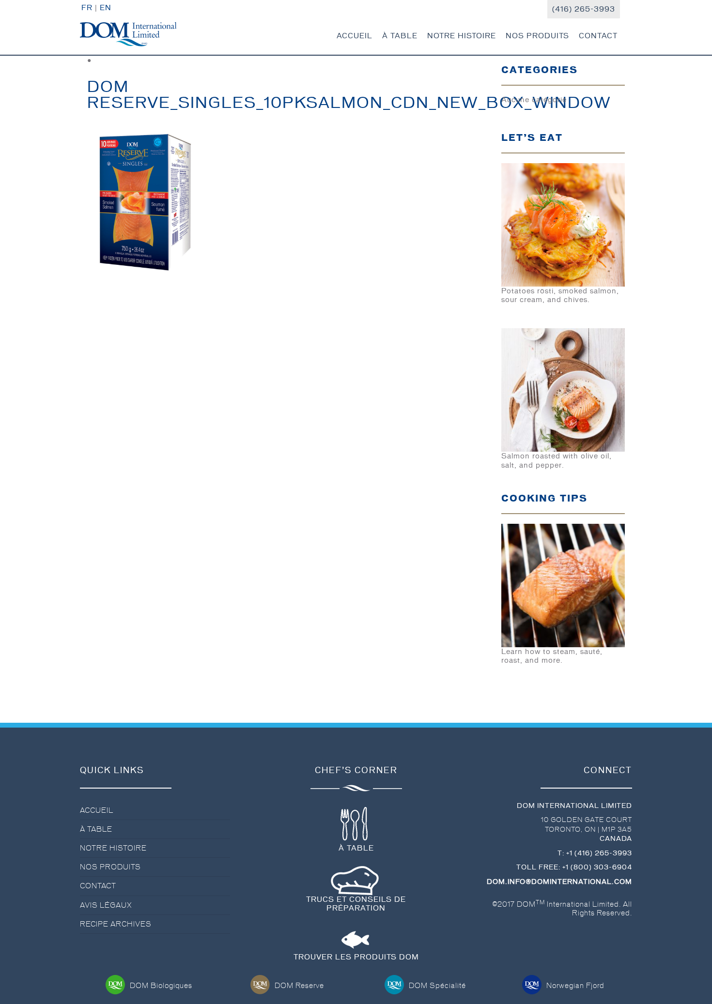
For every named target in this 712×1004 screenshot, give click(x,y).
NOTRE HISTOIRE (461, 36)
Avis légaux (106, 905)
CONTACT (598, 36)
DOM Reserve (299, 985)
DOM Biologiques (161, 985)
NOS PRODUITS (537, 36)
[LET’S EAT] (563, 223)
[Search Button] (627, 34)
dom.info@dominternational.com (559, 881)
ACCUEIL (354, 36)
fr (87, 8)
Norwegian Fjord (575, 985)
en (105, 8)
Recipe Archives (116, 924)
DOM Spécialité (437, 985)
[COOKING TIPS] (563, 584)
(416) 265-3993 (583, 9)
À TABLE (400, 36)
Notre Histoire (113, 848)
